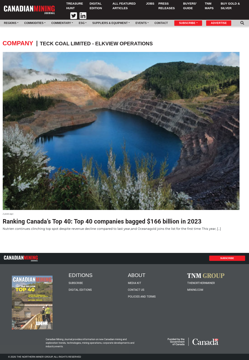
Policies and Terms (142, 296)
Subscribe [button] (187, 23)
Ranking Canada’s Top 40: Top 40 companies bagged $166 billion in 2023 (102, 221)
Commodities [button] (34, 23)
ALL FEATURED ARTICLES (124, 6)
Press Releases (166, 6)
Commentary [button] (61, 23)
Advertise (219, 23)
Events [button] (141, 23)
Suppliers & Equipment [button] (110, 23)
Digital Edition (96, 6)
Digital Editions (80, 289)
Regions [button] (10, 23)
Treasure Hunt (74, 6)
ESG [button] (82, 23)
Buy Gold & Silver (230, 6)
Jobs (150, 3)
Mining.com (195, 289)
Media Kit (134, 283)
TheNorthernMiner (201, 283)
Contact (161, 23)
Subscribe (227, 258)
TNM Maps (209, 6)
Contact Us (136, 289)
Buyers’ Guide (189, 6)
